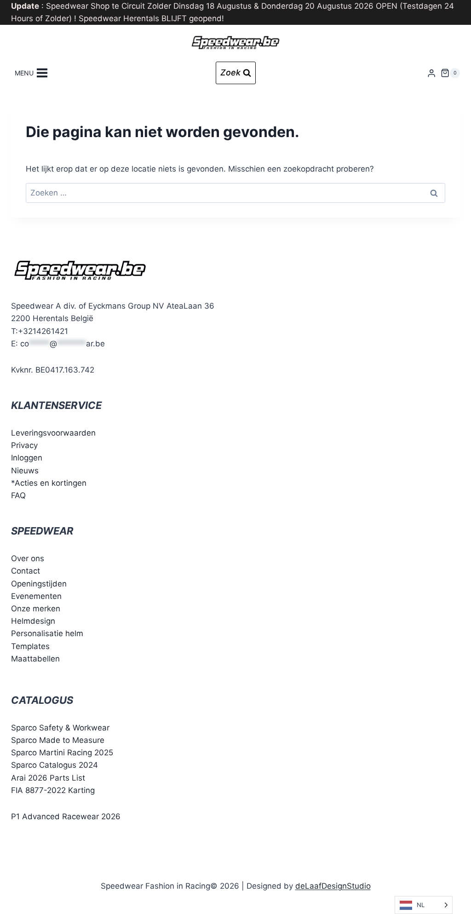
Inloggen (26, 457)
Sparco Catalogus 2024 (54, 765)
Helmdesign (33, 621)
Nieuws (25, 470)
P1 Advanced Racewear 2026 (66, 816)
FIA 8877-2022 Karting (53, 790)
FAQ (18, 495)
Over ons (27, 558)
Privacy (24, 445)
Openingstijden (39, 583)
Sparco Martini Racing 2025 (62, 752)
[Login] (431, 72)
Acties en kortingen (50, 483)
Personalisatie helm (47, 633)
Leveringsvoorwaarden (53, 432)
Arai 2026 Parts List (48, 777)
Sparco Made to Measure (57, 740)
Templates (30, 646)
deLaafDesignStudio (333, 886)
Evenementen (36, 596)
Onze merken (35, 608)
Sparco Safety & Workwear (60, 727)
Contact (25, 570)
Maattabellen (35, 658)
